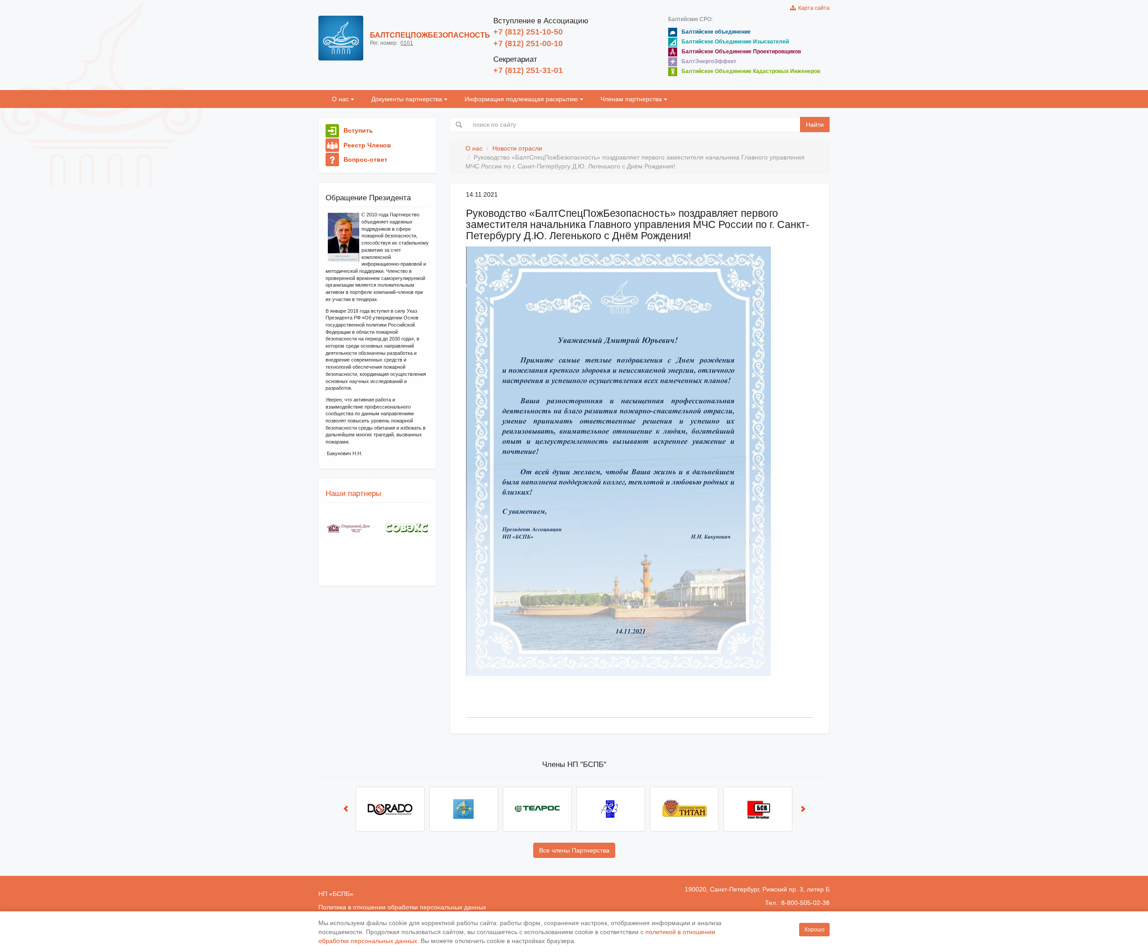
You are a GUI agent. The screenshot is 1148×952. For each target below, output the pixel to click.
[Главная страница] (340, 38)
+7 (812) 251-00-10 (528, 43)
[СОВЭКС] (406, 528)
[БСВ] (757, 809)
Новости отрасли (517, 148)
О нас (341, 99)
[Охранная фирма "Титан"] (684, 809)
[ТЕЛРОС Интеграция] (537, 809)
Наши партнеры (353, 493)
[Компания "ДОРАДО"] (390, 809)
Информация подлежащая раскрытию (522, 99)
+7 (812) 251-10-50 (528, 31)
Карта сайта (813, 8)
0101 (406, 43)
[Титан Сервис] (463, 809)
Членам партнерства (632, 99)
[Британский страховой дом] (348, 528)
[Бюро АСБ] (610, 809)
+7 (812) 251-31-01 (528, 70)
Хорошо (814, 929)
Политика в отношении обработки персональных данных (402, 907)
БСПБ (341, 893)
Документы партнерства (407, 99)
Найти (815, 124)
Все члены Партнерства (574, 850)
